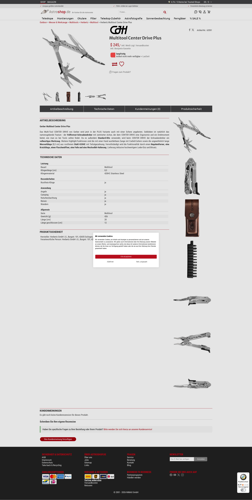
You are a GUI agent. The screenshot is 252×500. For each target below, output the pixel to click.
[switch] (243, 490)
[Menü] (247, 474)
